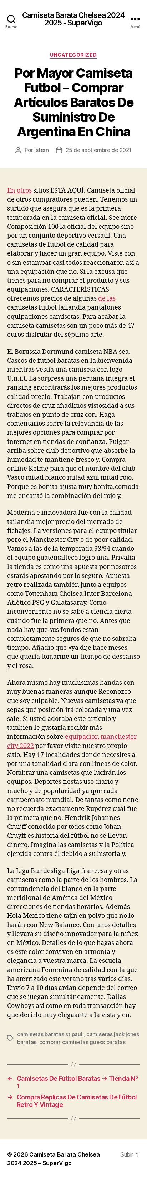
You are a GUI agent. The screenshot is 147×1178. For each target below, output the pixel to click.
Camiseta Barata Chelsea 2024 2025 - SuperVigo (73, 18)
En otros (19, 191)
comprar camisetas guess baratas (82, 1042)
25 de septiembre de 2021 (99, 150)
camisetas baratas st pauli (50, 1034)
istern (41, 150)
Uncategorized (73, 55)
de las (107, 298)
